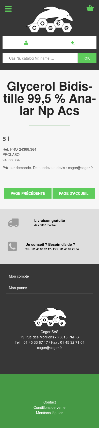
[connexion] (73, 42)
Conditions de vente (49, 407)
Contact (49, 402)
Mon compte (19, 276)
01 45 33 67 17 (36, 342)
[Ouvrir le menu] (8, 9)
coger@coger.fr (49, 347)
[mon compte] (26, 42)
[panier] (90, 8)
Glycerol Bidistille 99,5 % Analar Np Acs (49, 98)
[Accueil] (49, 19)
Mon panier (18, 287)
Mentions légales (49, 412)
